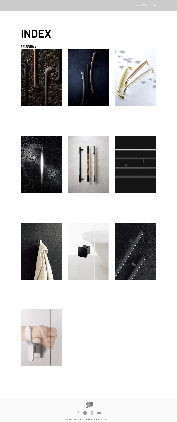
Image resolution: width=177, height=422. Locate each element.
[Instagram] (85, 413)
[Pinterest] (92, 413)
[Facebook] (78, 413)
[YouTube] (99, 413)
